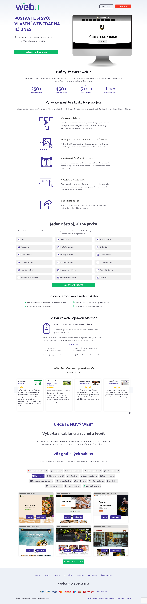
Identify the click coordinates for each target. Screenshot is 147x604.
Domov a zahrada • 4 (73, 471)
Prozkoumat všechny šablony (73, 561)
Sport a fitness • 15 (108, 476)
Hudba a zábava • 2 (112, 471)
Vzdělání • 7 (112, 481)
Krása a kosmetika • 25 (56, 476)
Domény (47, 575)
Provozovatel (120, 598)
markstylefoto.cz (84, 384)
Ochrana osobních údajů (107, 598)
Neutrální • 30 (73, 476)
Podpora (57, 575)
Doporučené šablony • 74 (38, 471)
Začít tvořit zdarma (73, 285)
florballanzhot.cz (113, 384)
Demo (30, 517)
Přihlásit (107, 6)
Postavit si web (123, 6)
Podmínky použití (92, 598)
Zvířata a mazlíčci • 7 (73, 486)
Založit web (80, 575)
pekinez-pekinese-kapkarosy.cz (52, 384)
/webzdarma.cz (107, 575)
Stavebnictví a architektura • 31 (42, 481)
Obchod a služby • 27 (90, 476)
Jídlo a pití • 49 (39, 476)
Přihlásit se (93, 575)
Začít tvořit (40, 517)
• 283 (93, 486)
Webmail (128, 598)
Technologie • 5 (80, 481)
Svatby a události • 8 (64, 481)
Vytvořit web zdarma (36, 52)
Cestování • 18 (57, 471)
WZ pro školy (68, 575)
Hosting (37, 575)
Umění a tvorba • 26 (97, 481)
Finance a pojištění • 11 (93, 471)
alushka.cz (21, 384)
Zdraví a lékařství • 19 (55, 486)
